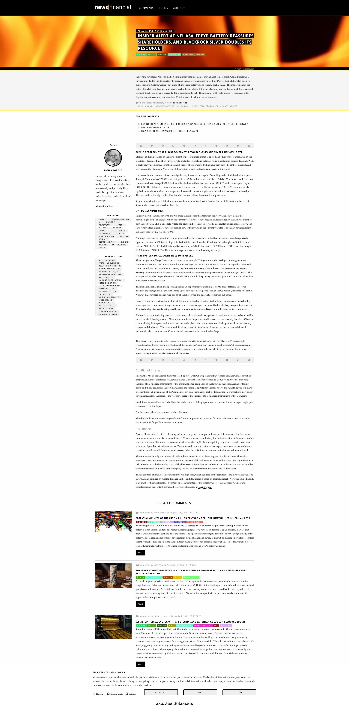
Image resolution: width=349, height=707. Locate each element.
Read (140, 553)
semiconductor (106, 236)
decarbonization (106, 242)
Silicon (102, 248)
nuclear (123, 236)
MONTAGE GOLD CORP (108, 314)
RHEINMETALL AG (106, 303)
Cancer (102, 231)
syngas (124, 242)
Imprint (160, 702)
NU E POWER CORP (106, 260)
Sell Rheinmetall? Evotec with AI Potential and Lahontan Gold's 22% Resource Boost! (190, 622)
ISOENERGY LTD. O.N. (107, 291)
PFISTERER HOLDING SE (108, 263)
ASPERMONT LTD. (105, 277)
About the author (104, 206)
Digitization (104, 234)
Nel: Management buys (155, 127)
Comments (146, 7)
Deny (239, 692)
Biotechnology (119, 231)
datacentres (112, 222)
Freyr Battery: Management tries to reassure (169, 131)
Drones (121, 225)
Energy (102, 219)
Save (200, 692)
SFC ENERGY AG (105, 300)
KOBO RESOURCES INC (108, 311)
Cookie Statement (184, 702)
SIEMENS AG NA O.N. (107, 283)
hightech (117, 228)
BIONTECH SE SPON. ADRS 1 (110, 274)
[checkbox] (94, 693)
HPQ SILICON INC (105, 308)
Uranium (102, 239)
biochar (102, 245)
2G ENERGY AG (104, 294)
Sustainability (119, 245)
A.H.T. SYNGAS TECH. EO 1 (109, 297)
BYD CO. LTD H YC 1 (106, 306)
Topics (163, 7)
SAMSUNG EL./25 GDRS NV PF (111, 280)
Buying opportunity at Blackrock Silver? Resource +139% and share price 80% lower (194, 124)
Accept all (161, 692)
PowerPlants (105, 225)
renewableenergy (120, 219)
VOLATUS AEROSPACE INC (109, 269)
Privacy (169, 702)
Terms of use (205, 486)
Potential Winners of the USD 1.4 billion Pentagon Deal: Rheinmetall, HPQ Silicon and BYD (193, 518)
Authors (179, 7)
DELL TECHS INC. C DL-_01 (109, 266)
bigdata (120, 234)
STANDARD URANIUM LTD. (109, 286)
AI (99, 222)
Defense (102, 228)
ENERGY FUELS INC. (106, 289)
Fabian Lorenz (180, 102)
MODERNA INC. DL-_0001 (108, 272)
